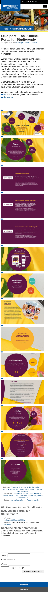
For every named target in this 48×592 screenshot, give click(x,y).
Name (4, 555)
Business (37, 494)
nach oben (24, 585)
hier (5, 94)
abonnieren (8, 97)
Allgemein (14, 487)
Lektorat (5, 496)
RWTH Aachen (13, 489)
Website (4, 564)
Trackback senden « (34, 500)
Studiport (39, 489)
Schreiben (23, 496)
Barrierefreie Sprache (21, 494)
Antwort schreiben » (18, 500)
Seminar (40, 496)
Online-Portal (36, 487)
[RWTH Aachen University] (10, 10)
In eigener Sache (25, 487)
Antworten (7, 525)
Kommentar (6, 535)
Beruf (31, 494)
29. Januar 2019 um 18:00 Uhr (14, 520)
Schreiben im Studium (27, 489)
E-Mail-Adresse (8, 560)
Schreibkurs (32, 496)
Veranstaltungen (22, 491)
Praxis (11, 496)
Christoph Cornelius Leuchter (26, 43)
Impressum (24, 590)
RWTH (5, 489)
